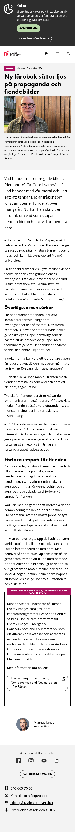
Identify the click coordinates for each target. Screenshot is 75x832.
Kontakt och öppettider (29, 795)
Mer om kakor (41, 20)
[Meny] (57, 53)
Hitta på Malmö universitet (31, 802)
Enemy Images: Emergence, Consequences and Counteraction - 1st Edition (34, 682)
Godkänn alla (28, 28)
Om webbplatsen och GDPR (32, 810)
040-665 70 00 (21, 788)
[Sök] (68, 53)
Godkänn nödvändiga (34, 38)
